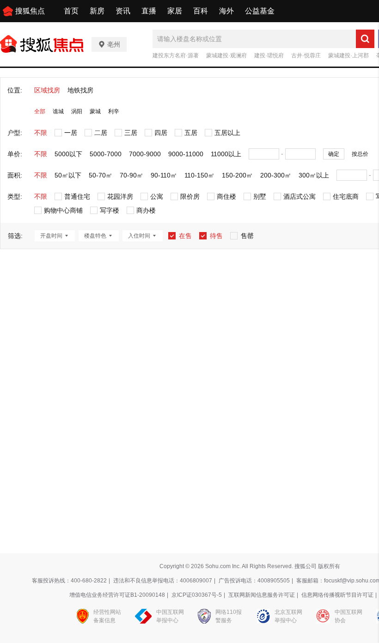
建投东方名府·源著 (176, 55)
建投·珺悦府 (269, 55)
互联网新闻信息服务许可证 (261, 595)
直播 (148, 11)
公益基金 (260, 11)
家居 (174, 11)
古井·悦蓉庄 (306, 55)
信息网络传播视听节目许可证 (337, 595)
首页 (71, 11)
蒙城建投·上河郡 (348, 55)
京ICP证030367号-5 (196, 595)
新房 (97, 11)
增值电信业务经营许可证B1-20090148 (117, 595)
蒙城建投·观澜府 (226, 55)
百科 (200, 11)
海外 (226, 11)
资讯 (123, 11)
